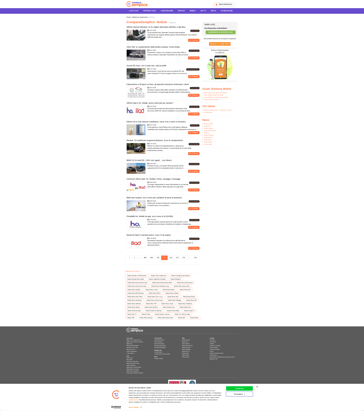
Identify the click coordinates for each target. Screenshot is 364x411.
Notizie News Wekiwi (133, 307)
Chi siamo (212, 340)
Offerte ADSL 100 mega (133, 369)
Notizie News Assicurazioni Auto (136, 286)
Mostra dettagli (134, 407)
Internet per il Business (132, 361)
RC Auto (206, 133)
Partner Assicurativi (159, 343)
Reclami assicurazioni (160, 345)
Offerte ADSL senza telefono (134, 367)
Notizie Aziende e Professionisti (136, 275)
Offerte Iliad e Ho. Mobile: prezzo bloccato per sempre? (150, 103)
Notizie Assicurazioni (210, 130)
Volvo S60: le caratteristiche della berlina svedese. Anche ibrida (153, 47)
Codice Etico (213, 342)
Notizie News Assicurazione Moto (162, 282)
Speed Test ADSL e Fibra (133, 363)
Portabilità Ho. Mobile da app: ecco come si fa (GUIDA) (150, 216)
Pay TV (203, 11)
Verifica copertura (131, 365)
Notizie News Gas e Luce (155, 296)
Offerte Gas (129, 343)
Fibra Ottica (129, 359)
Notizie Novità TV (189, 310)
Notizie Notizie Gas (185, 307)
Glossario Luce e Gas (132, 347)
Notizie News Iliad (172, 296)
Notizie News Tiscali (167, 303)
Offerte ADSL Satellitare (133, 371)
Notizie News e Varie (151, 289)
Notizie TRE (131, 317)
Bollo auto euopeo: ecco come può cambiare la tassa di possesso (154, 198)
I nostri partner (130, 353)
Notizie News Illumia (189, 296)
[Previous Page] (129, 258)
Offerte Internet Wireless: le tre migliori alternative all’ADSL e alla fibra (156, 27)
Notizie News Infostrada (134, 300)
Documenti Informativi (160, 347)
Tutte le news (208, 144)
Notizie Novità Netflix (173, 310)
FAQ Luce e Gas (131, 349)
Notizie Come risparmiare (158, 275)
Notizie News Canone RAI (181, 286)
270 (158, 257)
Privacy (212, 351)
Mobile (193, 11)
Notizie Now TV (132, 314)
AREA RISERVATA (225, 4)
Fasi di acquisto (158, 342)
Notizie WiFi (181, 317)
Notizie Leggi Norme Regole (157, 279)
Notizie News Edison (169, 289)
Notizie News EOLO (154, 293)
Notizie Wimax (194, 317)
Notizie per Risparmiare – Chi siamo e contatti (217, 110)
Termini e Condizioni (215, 345)
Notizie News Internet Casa (155, 300)
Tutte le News (185, 357)
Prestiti (181, 11)
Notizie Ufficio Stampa (146, 317)
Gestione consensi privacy (216, 353)
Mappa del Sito (214, 359)
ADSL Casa (130, 357)
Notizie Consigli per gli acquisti (180, 275)
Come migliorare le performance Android (216, 97)
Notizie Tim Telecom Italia (182, 314)
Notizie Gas (207, 126)
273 (177, 257)
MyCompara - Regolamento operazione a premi (222, 357)
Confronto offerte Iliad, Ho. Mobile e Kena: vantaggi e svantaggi (153, 179)
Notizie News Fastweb (172, 293)
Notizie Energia (208, 124)
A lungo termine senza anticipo (162, 354)
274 (183, 257)
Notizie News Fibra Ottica (135, 296)
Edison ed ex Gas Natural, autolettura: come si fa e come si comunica (156, 122)
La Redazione (208, 112)
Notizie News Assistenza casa (160, 286)
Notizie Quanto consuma (162, 314)
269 (151, 257)
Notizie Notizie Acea (169, 307)
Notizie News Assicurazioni (185, 282)
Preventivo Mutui (158, 358)
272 (171, 257)
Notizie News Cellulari (133, 289)
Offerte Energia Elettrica (133, 345)
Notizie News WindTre (151, 307)
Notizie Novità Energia (134, 310)
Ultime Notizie (227, 11)
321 (195, 257)
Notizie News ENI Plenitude (135, 293)
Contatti (212, 343)
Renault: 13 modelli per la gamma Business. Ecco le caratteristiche (155, 140)
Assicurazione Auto (159, 340)
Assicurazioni (167, 11)
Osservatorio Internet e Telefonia (135, 373)
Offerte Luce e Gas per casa (134, 340)
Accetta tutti (239, 388)
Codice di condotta (214, 349)
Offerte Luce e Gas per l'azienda (135, 342)
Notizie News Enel (185, 289)
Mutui (213, 11)
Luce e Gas (133, 11)
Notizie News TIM (151, 303)
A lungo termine (158, 352)
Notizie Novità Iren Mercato (154, 310)
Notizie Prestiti (146, 314)
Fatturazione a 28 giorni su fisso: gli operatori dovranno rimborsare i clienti (158, 84)
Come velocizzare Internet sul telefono (215, 92)
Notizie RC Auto (186, 347)
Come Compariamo (132, 351)
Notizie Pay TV (208, 137)
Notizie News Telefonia (134, 303)
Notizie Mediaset (176, 279)
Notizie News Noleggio (174, 300)
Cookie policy (213, 355)
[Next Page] (163, 262)
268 (145, 257)
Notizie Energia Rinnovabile (135, 279)
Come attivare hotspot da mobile (213, 95)
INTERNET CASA (149, 11)
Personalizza (238, 394)
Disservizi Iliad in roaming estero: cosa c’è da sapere (149, 235)
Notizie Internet (208, 128)
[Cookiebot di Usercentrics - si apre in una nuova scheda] (116, 407)
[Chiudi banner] (257, 386)
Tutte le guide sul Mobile (211, 99)
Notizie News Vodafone (185, 303)
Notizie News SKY (191, 300)
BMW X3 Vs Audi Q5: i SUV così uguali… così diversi (149, 160)
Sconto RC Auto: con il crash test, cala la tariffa (146, 66)
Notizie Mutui (208, 139)
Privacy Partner (214, 347)
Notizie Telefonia (209, 135)
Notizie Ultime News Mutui (165, 317)
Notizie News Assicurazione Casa (137, 282)
